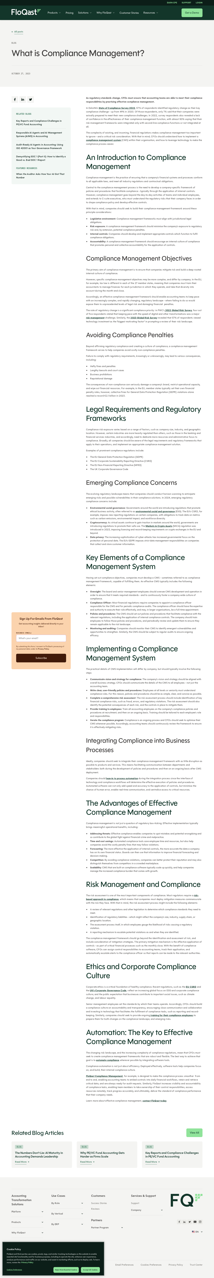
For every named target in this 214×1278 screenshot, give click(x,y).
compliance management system (103, 140)
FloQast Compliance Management (104, 1076)
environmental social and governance (155, 511)
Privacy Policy (43, 649)
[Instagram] (200, 1221)
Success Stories (99, 1203)
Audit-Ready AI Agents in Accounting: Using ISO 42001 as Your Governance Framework (39, 146)
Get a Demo (192, 13)
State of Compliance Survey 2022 (117, 108)
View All (194, 1133)
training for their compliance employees (171, 1015)
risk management (95, 318)
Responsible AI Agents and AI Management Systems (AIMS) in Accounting (39, 134)
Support (186, 3)
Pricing (69, 13)
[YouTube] (195, 1221)
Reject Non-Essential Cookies (66, 1270)
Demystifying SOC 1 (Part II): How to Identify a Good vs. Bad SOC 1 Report (41, 158)
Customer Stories (129, 13)
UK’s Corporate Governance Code (108, 990)
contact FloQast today (154, 1101)
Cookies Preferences (151, 1265)
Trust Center (196, 1265)
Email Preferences (124, 1265)
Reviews (95, 1209)
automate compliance (107, 1060)
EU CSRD (191, 987)
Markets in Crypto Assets (159, 526)
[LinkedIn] (184, 1221)
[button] (54, 13)
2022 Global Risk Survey (178, 310)
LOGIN (199, 3)
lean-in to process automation (122, 778)
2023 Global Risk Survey (143, 318)
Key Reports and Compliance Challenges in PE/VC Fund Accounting (39, 122)
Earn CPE (172, 3)
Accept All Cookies (90, 1270)
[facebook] (179, 1221)
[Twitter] (189, 1221)
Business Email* (23, 633)
